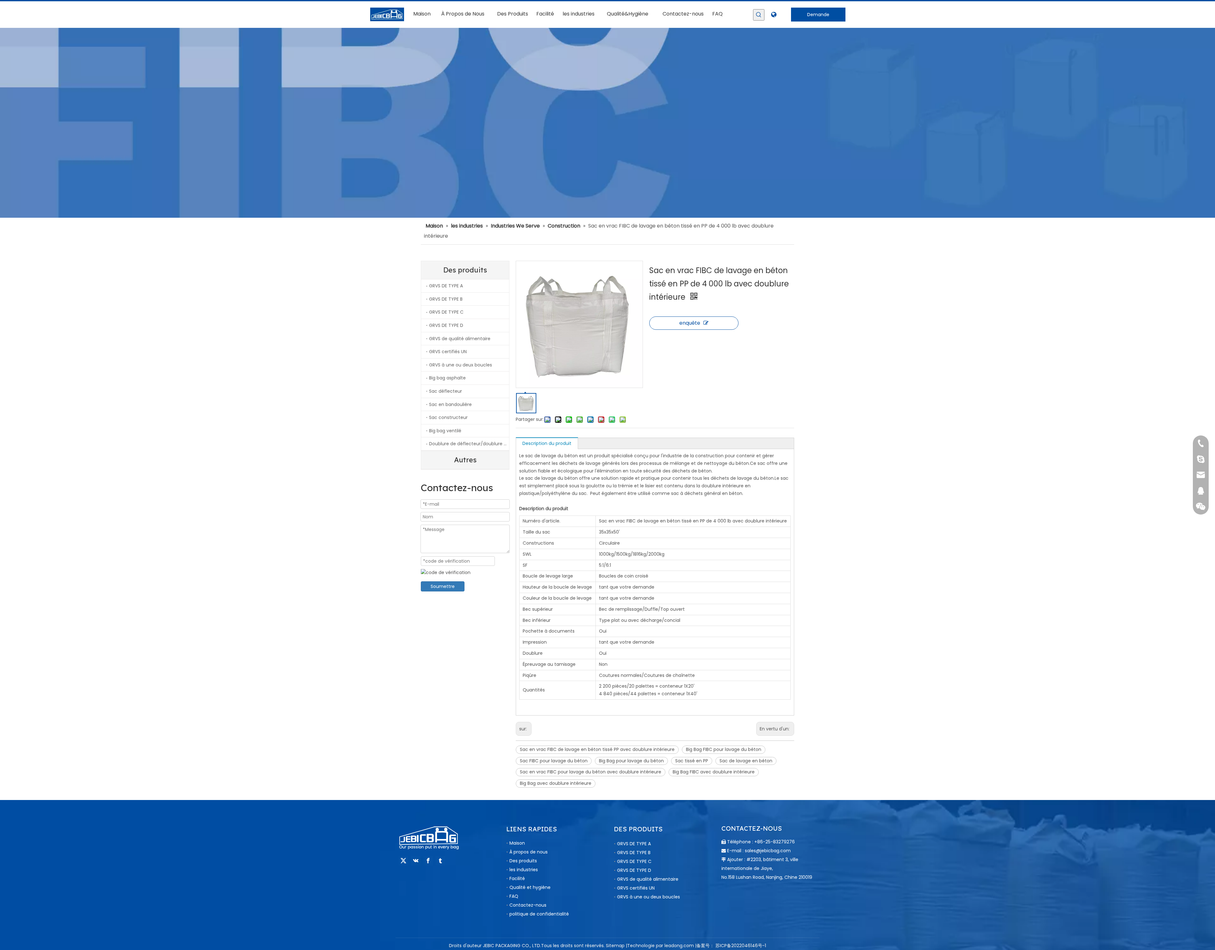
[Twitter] (403, 861)
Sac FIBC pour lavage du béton (554, 761)
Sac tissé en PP (691, 761)
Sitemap (615, 945)
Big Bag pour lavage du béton (631, 761)
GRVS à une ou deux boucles (460, 365)
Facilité (517, 878)
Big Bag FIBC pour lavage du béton (723, 749)
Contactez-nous (527, 905)
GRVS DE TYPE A (446, 286)
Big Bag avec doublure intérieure (555, 783)
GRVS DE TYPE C (446, 312)
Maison (517, 843)
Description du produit (546, 443)
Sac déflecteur (445, 391)
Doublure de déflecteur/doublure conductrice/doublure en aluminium (469, 444)
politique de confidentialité (539, 914)
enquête (689, 323)
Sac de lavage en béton (746, 761)
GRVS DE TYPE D (446, 325)
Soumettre (443, 586)
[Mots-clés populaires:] (758, 15)
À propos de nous (528, 852)
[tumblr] (440, 861)
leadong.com (679, 945)
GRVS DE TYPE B (446, 299)
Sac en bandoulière (450, 404)
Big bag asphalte (447, 378)
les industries (523, 869)
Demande (818, 14)
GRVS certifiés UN (448, 351)
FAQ (513, 896)
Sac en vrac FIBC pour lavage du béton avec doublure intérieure (590, 772)
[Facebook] (428, 861)
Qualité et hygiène (530, 887)
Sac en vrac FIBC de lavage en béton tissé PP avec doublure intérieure (597, 749)
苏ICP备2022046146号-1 (740, 945)
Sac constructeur (448, 417)
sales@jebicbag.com (768, 850)
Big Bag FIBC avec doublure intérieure (714, 772)
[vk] (416, 861)
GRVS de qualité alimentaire (459, 338)
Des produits (523, 861)
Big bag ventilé (445, 431)
